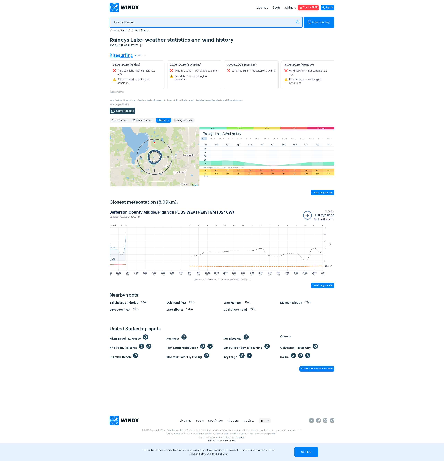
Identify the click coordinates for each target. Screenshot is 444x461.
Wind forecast (119, 120)
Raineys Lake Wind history (222, 134)
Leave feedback (125, 110)
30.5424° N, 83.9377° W (124, 45)
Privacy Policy (215, 441)
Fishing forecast (183, 120)
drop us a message (235, 437)
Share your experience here (317, 369)
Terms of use (228, 441)
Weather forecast (143, 120)
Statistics (163, 120)
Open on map (321, 22)
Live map (262, 7)
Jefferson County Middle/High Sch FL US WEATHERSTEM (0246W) (172, 212)
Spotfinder (215, 420)
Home (113, 30)
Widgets (290, 7)
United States (140, 30)
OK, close (306, 452)
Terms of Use (219, 454)
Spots (276, 7)
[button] (141, 46)
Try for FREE (310, 7)
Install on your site (323, 192)
